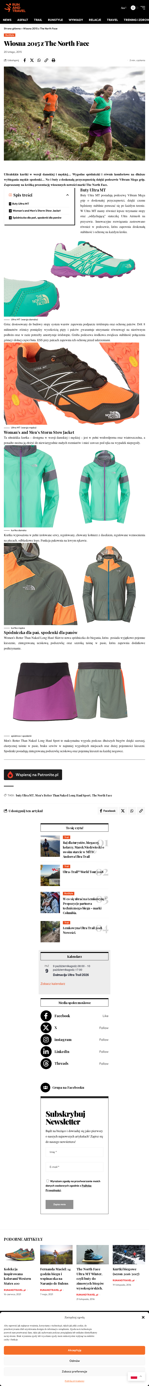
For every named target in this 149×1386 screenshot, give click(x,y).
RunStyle (9, 35)
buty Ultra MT (25, 795)
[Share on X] (32, 60)
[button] (143, 1317)
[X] (74, 1027)
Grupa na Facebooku (68, 1087)
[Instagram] (74, 1039)
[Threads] (74, 1063)
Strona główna (12, 28)
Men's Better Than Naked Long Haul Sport (62, 795)
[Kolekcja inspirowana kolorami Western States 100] (20, 1254)
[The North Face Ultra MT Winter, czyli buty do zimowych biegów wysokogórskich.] (92, 1254)
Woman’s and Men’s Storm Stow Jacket (37, 210)
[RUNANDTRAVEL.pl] (15, 8)
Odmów (74, 1361)
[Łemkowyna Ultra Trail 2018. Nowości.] (50, 931)
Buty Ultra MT (20, 203)
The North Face (102, 795)
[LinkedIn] (74, 1051)
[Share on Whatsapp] (39, 60)
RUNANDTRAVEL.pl (15, 1290)
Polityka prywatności (74, 1380)
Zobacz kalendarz (53, 983)
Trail (66, 837)
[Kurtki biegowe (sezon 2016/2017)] (129, 1254)
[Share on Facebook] (24, 60)
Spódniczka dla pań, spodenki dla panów (37, 217)
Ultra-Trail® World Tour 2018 (83, 872)
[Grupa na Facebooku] (45, 1087)
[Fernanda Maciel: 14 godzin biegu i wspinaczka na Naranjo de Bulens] (56, 1254)
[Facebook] (74, 1015)
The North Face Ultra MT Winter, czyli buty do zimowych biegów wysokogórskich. (90, 1278)
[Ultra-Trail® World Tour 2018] (50, 875)
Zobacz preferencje (74, 1371)
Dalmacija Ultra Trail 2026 (71, 974)
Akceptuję (74, 1350)
